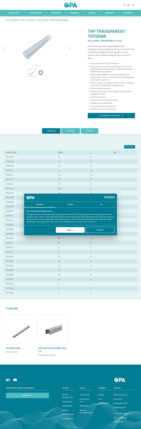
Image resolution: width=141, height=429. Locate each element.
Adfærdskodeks (67, 406)
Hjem (8, 20)
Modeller (51, 131)
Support (75, 13)
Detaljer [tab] (70, 204)
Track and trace (85, 395)
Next (69, 48)
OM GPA (65, 388)
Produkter (14, 13)
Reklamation (84, 406)
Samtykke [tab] (39, 204)
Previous (4, 48)
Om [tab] (101, 204)
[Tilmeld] (128, 5)
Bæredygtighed (67, 419)
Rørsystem (31, 20)
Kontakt (109, 13)
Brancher (56, 13)
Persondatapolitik (68, 414)
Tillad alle (100, 230)
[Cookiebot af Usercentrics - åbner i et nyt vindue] (106, 197)
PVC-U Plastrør (43, 20)
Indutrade (65, 410)
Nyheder (102, 388)
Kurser (92, 13)
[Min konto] (133, 5)
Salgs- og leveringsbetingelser (87, 411)
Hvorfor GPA (35, 13)
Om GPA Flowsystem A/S (67, 396)
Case (100, 399)
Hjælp (82, 388)
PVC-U (23, 20)
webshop (127, 13)
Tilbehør (89, 131)
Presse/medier (103, 403)
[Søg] (124, 5)
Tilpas (69, 230)
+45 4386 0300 (121, 413)
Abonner (25, 395)
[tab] (51, 131)
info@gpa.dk (123, 418)
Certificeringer (67, 402)
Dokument (70, 131)
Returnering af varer (84, 400)
